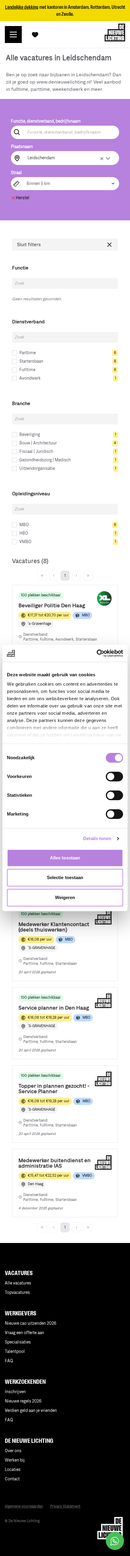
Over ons (13, 1450)
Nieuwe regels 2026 (23, 1401)
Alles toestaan (65, 857)
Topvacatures (17, 1292)
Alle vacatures (18, 1283)
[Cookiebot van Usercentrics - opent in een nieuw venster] (96, 653)
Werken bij (15, 1460)
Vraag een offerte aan (24, 1332)
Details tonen (97, 838)
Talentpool (15, 1351)
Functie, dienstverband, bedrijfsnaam (46, 121)
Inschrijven (15, 1391)
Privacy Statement (65, 1506)
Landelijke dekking (21, 7)
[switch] (114, 776)
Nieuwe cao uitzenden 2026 (30, 1323)
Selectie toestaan (65, 877)
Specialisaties (18, 1342)
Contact (12, 1479)
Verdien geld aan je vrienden (31, 1410)
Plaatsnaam (22, 146)
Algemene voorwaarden (24, 1506)
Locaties (13, 1469)
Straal (16, 172)
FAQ (9, 1419)
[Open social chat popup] (115, 1541)
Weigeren (65, 897)
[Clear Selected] (101, 158)
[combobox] (69, 158)
